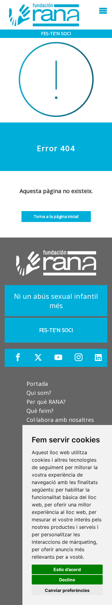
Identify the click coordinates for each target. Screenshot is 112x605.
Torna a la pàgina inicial (56, 216)
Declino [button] (67, 579)
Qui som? (38, 392)
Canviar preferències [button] (67, 590)
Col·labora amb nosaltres (60, 419)
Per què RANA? (46, 401)
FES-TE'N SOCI (56, 33)
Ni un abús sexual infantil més (56, 300)
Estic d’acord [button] (67, 569)
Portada (37, 383)
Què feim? (40, 410)
